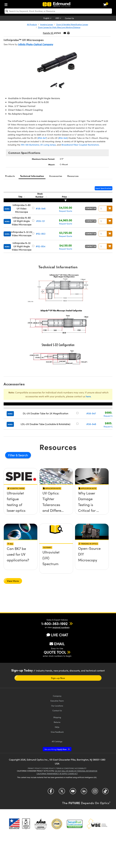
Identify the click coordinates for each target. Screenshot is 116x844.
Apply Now (55, 749)
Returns (57, 722)
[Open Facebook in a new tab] (51, 792)
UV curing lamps (48, 144)
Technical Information (32, 175)
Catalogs (57, 741)
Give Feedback (57, 732)
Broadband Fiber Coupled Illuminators (80, 144)
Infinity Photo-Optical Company (35, 44)
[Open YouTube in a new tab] (73, 792)
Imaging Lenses (46, 24)
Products (10, 175)
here (88, 396)
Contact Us (69, 18)
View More (13, 580)
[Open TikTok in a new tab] (105, 792)
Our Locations (57, 705)
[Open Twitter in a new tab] (62, 792)
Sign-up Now (58, 677)
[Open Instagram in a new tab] (95, 792)
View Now (21, 495)
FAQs (57, 727)
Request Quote (65, 211)
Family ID (48, 33)
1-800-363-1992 (54, 623)
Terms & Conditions (65, 768)
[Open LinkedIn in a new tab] (84, 792)
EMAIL (59, 643)
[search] (58, 11)
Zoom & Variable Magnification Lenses (72, 24)
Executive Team (57, 700)
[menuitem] (7, 4)
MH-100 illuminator (30, 144)
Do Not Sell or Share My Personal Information (76, 771)
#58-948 (63, 137)
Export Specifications (103, 188)
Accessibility (80, 768)
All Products (32, 24)
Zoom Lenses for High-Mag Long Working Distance (59, 27)
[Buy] (109, 208)
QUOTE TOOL (55, 652)
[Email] (65, 33)
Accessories (55, 175)
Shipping (57, 717)
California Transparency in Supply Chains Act (57, 773)
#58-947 (42, 137)
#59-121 (40, 221)
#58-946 (40, 208)
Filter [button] (12, 455)
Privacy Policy (34, 768)
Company (57, 696)
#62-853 (40, 233)
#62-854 (40, 246)
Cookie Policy (48, 768)
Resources (73, 175)
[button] (68, 33)
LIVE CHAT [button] (59, 635)
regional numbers (60, 627)
